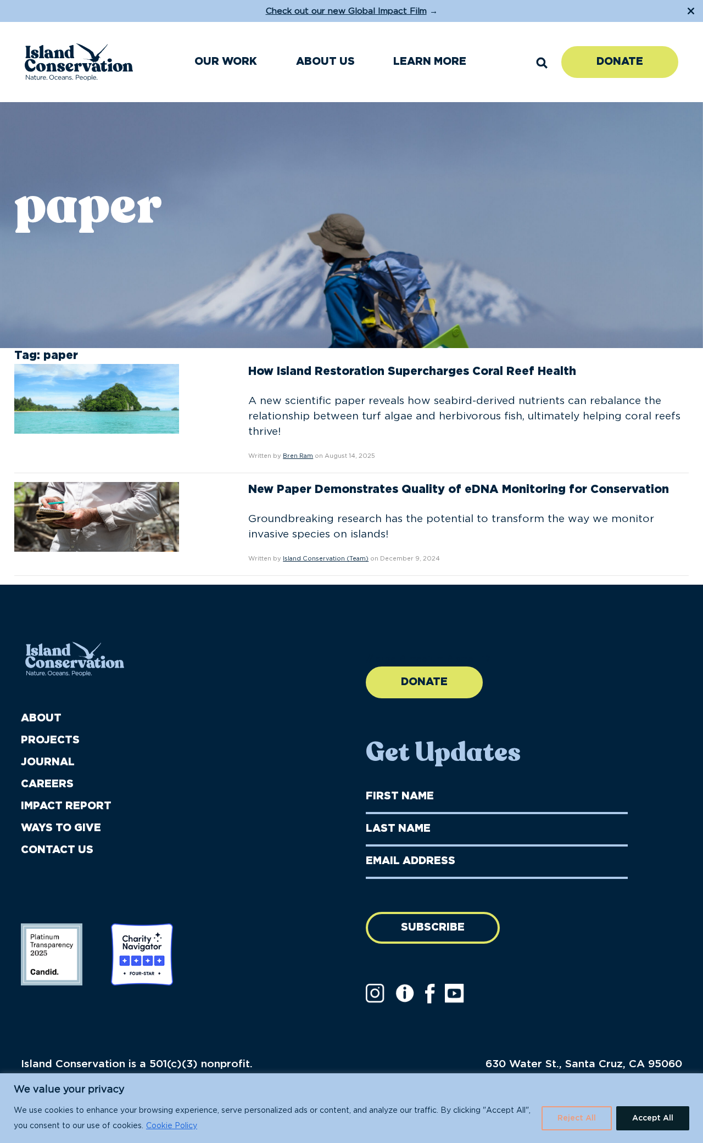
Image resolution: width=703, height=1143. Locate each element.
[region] (351, 1108)
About (41, 718)
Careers (47, 784)
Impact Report (66, 806)
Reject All (576, 1118)
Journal (48, 762)
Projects (50, 740)
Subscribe (433, 927)
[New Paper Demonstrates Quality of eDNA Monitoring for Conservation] (96, 516)
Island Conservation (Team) (326, 559)
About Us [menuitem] (325, 62)
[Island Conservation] (79, 62)
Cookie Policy (171, 1126)
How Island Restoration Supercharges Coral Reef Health (412, 371)
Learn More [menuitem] (429, 62)
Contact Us (57, 850)
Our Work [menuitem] (225, 62)
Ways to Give (61, 828)
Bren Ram (298, 456)
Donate (619, 62)
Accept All (652, 1118)
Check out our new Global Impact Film (346, 11)
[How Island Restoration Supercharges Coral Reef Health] (96, 398)
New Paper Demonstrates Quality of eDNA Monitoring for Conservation (458, 489)
